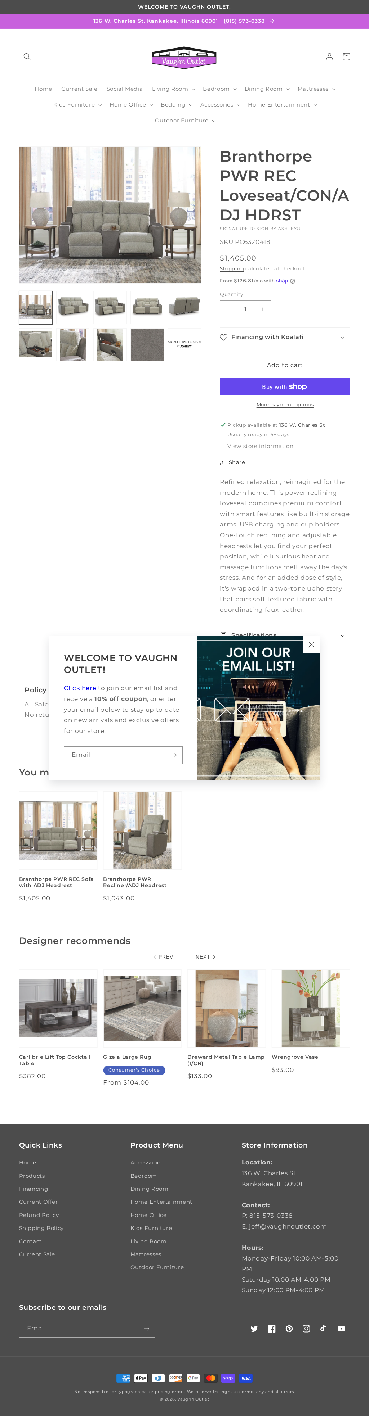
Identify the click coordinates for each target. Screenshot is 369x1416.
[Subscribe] (174, 755)
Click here (80, 688)
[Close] (311, 644)
